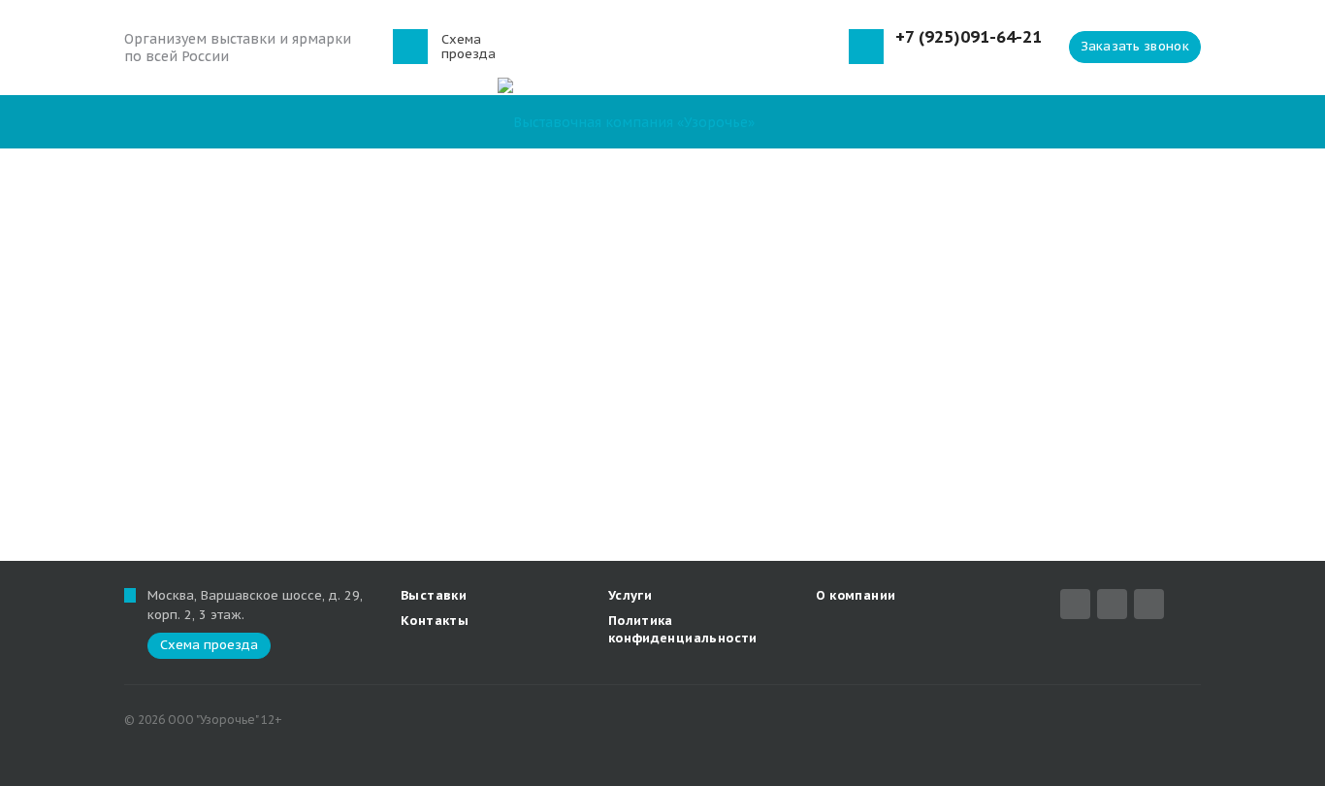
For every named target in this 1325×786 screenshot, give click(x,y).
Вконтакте (1075, 604)
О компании (856, 595)
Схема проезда (468, 46)
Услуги (630, 595)
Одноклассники (1112, 604)
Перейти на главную (980, 405)
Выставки (434, 595)
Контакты (435, 620)
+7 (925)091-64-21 (968, 37)
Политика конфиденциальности (683, 629)
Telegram (1149, 604)
